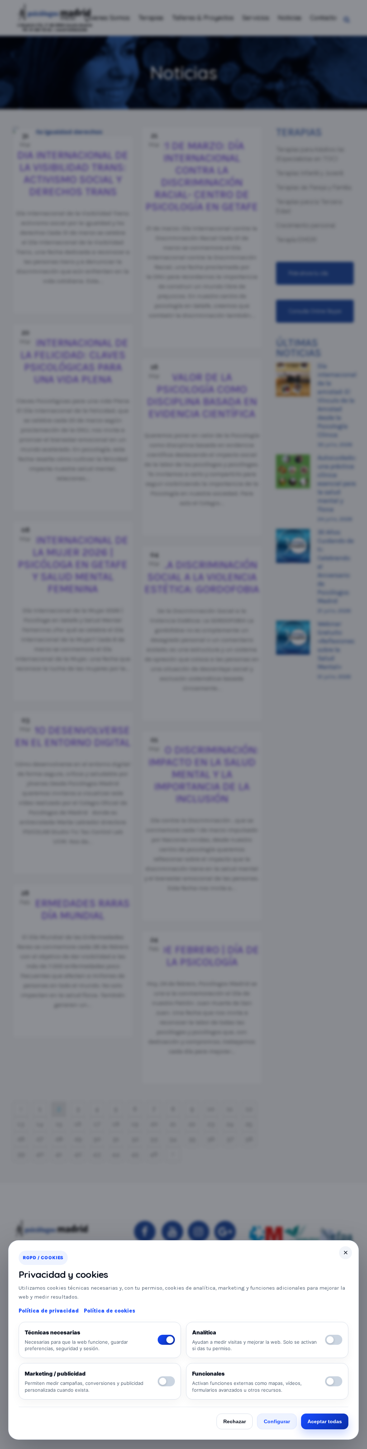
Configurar (277, 1421)
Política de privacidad (49, 1311)
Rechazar (234, 1421)
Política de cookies (109, 1311)
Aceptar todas (325, 1421)
